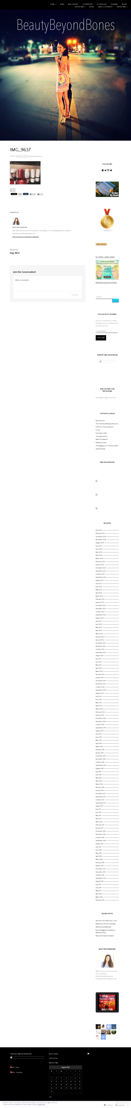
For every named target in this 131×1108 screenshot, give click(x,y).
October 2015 (100, 875)
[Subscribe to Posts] (11, 1067)
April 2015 (99, 894)
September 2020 (101, 690)
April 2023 (99, 593)
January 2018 (99, 790)
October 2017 (100, 800)
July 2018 (98, 772)
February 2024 (100, 561)
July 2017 (98, 809)
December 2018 (101, 756)
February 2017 (100, 825)
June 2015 (99, 888)
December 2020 (101, 681)
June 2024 (99, 549)
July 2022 (99, 621)
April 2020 (99, 706)
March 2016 (99, 859)
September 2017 (101, 803)
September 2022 (101, 615)
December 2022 (101, 605)
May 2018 (99, 778)
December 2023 (101, 568)
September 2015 (101, 878)
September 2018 (101, 765)
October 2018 (100, 762)
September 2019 (101, 728)
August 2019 (99, 731)
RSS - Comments (17, 1072)
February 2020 (100, 712)
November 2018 (101, 759)
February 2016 (100, 862)
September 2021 (101, 652)
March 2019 (99, 746)
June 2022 (99, 624)
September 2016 (101, 840)
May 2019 (99, 740)
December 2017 (101, 793)
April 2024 (99, 555)
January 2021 (99, 677)
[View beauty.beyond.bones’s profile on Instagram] (108, 170)
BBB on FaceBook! (107, 462)
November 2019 (101, 721)
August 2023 (100, 580)
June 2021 (99, 662)
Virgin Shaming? (100, 449)
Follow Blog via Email (107, 314)
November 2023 (101, 571)
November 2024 (101, 539)
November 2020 (101, 684)
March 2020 (99, 709)
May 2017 (99, 815)
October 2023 (100, 574)
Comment (75, 295)
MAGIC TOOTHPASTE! (105, 7)
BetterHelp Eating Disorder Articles (106, 282)
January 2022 (100, 640)
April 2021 (99, 668)
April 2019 (99, 743)
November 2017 (101, 797)
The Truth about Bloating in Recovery (107, 424)
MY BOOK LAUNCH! (102, 439)
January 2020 (100, 715)
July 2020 (99, 696)
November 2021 (101, 646)
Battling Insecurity (101, 442)
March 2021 (99, 671)
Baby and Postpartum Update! (105, 936)
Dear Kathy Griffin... (102, 433)
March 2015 (99, 897)
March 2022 (99, 634)
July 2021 (98, 659)
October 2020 (100, 687)
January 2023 (100, 602)
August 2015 (99, 881)
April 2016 (99, 856)
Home (52, 4)
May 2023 (99, 590)
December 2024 (101, 536)
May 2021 (99, 665)
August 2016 (99, 844)
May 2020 (99, 703)
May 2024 (99, 552)
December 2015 (101, 869)
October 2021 (100, 649)
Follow (101, 338)
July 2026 (99, 530)
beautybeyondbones (36, 156)
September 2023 (101, 577)
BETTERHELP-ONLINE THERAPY (105, 257)
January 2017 (99, 828)
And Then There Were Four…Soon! (106, 921)
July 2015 (98, 884)
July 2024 (99, 546)
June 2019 (99, 737)
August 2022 (100, 618)
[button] (102, 1005)
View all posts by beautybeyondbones (25, 237)
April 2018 (99, 781)
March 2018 (99, 784)
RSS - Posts (15, 1067)
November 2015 (101, 872)
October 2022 (100, 612)
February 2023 (100, 599)
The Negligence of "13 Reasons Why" (107, 446)
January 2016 (99, 866)
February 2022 (100, 637)
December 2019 (101, 718)
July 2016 (98, 847)
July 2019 (98, 734)
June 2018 (99, 775)
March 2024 (99, 558)
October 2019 (100, 724)
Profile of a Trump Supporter (104, 427)
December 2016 (101, 831)
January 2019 (99, 753)
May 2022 (99, 627)
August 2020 (100, 693)
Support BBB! (79, 7)
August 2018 (99, 768)
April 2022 (99, 630)
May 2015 (99, 891)
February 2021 (100, 674)
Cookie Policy (41, 1104)
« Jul (50, 1097)
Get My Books (88, 4)
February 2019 (100, 750)
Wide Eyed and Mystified (103, 927)
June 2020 (99, 699)
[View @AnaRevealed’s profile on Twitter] (105, 170)
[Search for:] (104, 297)
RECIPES (124, 4)
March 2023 (99, 596)
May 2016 (99, 853)
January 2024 (100, 565)
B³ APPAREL (114, 4)
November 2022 (101, 608)
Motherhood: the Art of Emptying (105, 924)
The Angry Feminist (101, 436)
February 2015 (100, 900)
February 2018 (100, 787)
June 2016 (99, 850)
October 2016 (100, 837)
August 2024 (100, 543)
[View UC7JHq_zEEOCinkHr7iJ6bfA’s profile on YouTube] (111, 170)
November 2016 (101, 834)
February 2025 (100, 533)
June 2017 (99, 812)
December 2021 (101, 643)
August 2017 (99, 806)
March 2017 (99, 822)
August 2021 (99, 655)
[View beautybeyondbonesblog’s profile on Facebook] (103, 170)
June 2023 (99, 587)
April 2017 (99, 819)
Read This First (73, 4)
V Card (98, 430)
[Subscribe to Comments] (11, 1072)
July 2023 (99, 583)
